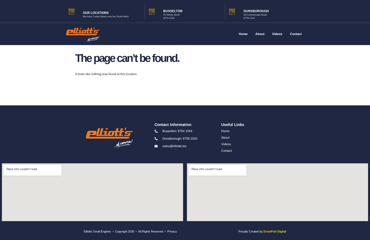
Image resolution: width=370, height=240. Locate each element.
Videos (277, 34)
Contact (296, 34)
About (259, 34)
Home (243, 34)
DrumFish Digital (274, 231)
